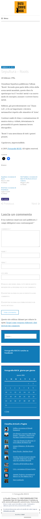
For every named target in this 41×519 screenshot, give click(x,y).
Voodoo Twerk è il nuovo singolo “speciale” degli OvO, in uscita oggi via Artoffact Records (24, 458)
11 (11, 392)
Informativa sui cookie (9, 511)
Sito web (4, 273)
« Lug (6, 411)
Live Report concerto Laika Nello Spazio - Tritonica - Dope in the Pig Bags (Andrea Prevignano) (24, 435)
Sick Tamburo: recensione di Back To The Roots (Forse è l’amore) (28, 179)
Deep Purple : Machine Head (23, 451)
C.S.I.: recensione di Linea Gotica (24, 469)
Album (6, 199)
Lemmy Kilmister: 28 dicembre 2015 (23, 447)
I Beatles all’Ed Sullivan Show (23, 464)
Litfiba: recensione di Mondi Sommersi (22, 429)
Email (3, 262)
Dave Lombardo (18, 480)
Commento (6, 229)
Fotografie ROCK (14, 148)
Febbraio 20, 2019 (8, 67)
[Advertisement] (20, 45)
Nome (3, 251)
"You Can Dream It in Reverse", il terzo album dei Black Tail (24, 442)
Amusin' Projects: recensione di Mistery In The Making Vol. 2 (24, 475)
